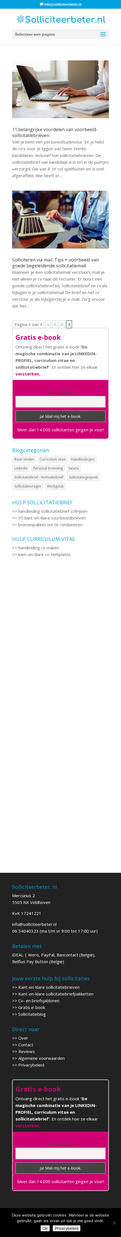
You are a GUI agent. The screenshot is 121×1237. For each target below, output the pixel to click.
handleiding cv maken (38, 547)
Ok (45, 1228)
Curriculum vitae (53, 459)
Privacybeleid (31, 1065)
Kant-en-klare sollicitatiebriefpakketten (55, 994)
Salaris (73, 468)
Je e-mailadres (60, 392)
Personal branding (48, 468)
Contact (25, 1044)
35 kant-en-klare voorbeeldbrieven (52, 518)
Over (23, 1038)
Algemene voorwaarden (41, 1058)
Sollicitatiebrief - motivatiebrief (38, 477)
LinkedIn (21, 468)
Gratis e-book (31, 1007)
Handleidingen (83, 459)
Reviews (26, 1051)
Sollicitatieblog (32, 1014)
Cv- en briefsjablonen (38, 1000)
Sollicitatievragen (27, 486)
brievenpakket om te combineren (50, 524)
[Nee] (114, 1222)
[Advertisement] (60, 640)
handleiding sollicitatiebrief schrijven (53, 511)
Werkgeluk (55, 486)
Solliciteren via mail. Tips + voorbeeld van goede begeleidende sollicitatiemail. (55, 263)
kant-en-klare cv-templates (44, 554)
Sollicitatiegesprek (83, 477)
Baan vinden (24, 459)
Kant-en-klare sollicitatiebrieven (49, 987)
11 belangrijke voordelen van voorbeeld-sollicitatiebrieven (55, 132)
